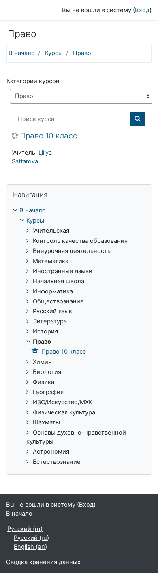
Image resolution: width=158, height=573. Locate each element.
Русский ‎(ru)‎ (25, 529)
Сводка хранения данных (43, 562)
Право (82, 53)
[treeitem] (79, 210)
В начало (22, 53)
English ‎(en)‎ (30, 546)
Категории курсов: (33, 81)
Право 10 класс (48, 136)
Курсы (54, 53)
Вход (142, 10)
